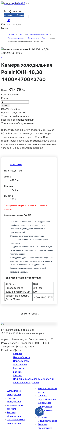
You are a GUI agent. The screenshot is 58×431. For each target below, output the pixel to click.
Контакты (18, 368)
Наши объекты (21, 357)
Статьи (17, 375)
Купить (5, 105)
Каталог (17, 353)
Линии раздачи (45, 410)
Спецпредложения (47, 420)
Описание (16, 164)
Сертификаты (21, 360)
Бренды (17, 371)
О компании (20, 364)
